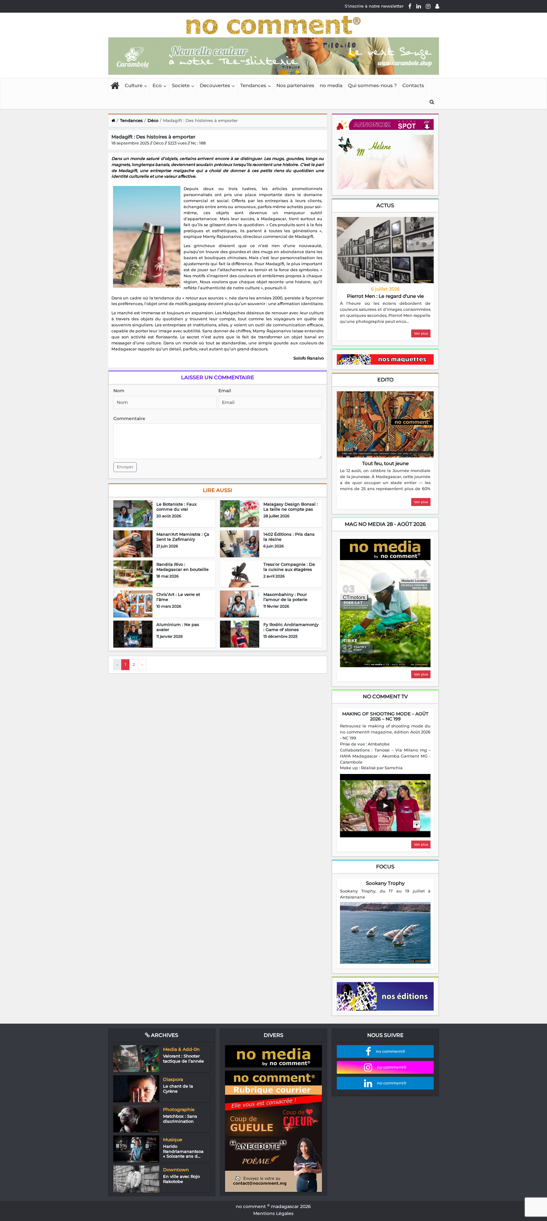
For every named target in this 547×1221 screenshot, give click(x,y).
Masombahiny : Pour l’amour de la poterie (285, 597)
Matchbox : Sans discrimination (180, 1119)
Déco (153, 120)
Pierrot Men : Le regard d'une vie (385, 296)
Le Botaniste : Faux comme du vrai (176, 507)
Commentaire (129, 418)
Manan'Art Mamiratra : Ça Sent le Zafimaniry (182, 537)
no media (331, 85)
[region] (385, 313)
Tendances (253, 85)
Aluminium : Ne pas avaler (177, 627)
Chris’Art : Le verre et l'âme (178, 597)
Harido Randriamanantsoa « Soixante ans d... (183, 1151)
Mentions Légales (273, 1213)
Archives (164, 1035)
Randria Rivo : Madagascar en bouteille (182, 567)
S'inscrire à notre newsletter (374, 6)
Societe (181, 85)
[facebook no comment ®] (410, 6)
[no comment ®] (437, 6)
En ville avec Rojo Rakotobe (181, 1179)
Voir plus (421, 333)
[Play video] (385, 805)
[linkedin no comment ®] (418, 6)
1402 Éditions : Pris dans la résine (289, 537)
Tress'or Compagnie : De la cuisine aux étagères (289, 567)
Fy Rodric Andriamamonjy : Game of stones (290, 627)
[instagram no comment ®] (428, 6)
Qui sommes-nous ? (372, 85)
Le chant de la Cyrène (178, 1089)
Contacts (413, 85)
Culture (133, 85)
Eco (157, 85)
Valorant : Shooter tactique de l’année (183, 1058)
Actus (385, 205)
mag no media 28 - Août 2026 (385, 524)
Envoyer (125, 466)
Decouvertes (215, 85)
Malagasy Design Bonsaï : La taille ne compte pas (290, 507)
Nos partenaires (295, 85)
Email (224, 390)
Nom (118, 390)
